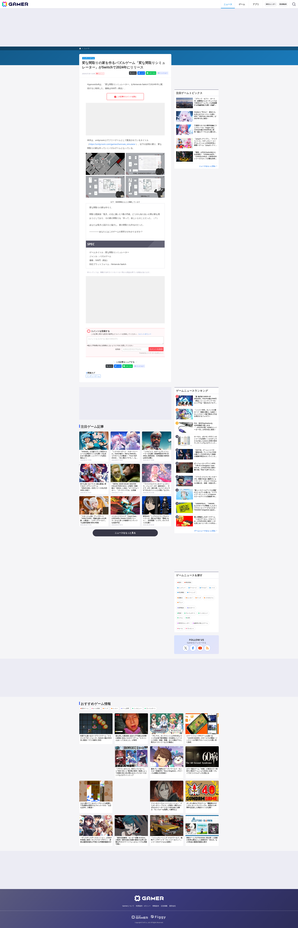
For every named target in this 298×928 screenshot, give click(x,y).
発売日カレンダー (184, 623)
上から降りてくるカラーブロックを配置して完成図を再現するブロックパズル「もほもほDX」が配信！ (95, 805)
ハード (213, 588)
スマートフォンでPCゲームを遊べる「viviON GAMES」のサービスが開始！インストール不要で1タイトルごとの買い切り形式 (201, 739)
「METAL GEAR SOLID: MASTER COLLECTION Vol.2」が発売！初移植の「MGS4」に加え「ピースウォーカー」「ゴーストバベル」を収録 (125, 487)
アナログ (204, 588)
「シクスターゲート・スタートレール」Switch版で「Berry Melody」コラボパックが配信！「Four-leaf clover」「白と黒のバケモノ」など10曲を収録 (125, 455)
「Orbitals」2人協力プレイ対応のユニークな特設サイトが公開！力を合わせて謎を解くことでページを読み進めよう (93, 454)
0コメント (101, 73)
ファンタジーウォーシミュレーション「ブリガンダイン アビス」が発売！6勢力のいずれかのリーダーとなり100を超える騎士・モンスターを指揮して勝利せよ (166, 806)
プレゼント (190, 628)
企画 (188, 618)
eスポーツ (191, 608)
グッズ (199, 598)
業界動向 (181, 608)
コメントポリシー (144, 334)
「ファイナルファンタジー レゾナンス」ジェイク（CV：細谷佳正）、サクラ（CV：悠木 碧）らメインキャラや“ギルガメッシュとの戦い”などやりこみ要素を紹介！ (156, 488)
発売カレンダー (271, 4)
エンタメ (190, 598)
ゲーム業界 (125, 708)
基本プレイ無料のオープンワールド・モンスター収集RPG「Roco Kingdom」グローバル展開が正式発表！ (166, 771)
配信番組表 (283, 4)
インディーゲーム (88, 58)
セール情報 (96, 708)
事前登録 (188, 582)
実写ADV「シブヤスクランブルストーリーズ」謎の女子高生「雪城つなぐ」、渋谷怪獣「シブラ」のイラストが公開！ (156, 519)
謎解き (181, 598)
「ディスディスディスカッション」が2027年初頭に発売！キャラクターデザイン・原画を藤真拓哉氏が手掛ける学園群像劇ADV (96, 840)
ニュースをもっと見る (207, 166)
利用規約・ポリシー (143, 906)
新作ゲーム (85, 708)
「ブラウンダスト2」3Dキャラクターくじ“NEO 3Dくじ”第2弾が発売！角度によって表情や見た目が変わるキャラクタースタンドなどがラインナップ (131, 772)
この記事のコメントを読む (127, 96)
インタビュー (204, 613)
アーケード (193, 588)
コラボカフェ (209, 598)
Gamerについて (128, 906)
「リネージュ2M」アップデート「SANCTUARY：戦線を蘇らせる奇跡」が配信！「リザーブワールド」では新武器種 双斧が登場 (93, 519)
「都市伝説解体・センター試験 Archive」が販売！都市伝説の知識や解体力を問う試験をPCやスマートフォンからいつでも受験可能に (131, 841)
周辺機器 (181, 592)
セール (181, 628)
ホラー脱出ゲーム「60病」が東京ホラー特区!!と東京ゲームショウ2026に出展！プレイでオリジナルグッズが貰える (202, 771)
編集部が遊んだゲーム (201, 623)
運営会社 (172, 906)
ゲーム (242, 4)
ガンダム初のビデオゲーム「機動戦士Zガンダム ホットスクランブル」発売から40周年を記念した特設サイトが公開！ (201, 805)
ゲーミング (191, 592)
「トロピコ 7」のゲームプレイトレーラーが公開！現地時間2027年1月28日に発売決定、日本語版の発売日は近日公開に (156, 454)
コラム (181, 618)
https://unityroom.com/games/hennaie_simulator (112, 144)
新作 (180, 582)
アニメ (181, 602)
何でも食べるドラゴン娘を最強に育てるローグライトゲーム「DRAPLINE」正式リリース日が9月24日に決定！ (93, 487)
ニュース (228, 4)
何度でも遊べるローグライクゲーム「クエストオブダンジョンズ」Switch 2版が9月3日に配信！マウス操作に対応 (96, 738)
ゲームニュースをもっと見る (204, 531)
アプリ (256, 4)
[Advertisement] (149, 27)
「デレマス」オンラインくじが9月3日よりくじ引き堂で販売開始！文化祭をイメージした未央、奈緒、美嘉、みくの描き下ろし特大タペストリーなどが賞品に (166, 739)
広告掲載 (164, 906)
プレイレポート (190, 613)
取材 (180, 613)
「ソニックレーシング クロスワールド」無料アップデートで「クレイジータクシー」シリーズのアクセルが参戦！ (166, 840)
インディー (182, 588)
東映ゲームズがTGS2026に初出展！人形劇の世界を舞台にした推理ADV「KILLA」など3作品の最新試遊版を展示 (202, 840)
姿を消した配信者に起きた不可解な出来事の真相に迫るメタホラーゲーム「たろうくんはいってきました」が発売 (131, 738)
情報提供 (155, 906)
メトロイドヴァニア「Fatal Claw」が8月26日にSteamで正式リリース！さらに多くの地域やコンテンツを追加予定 (125, 519)
